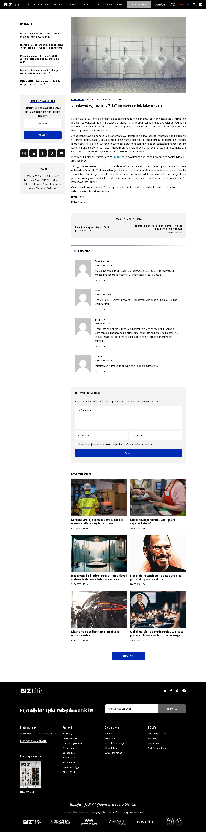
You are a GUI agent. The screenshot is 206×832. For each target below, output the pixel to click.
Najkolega (68, 733)
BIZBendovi (69, 762)
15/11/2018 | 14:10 (103, 265)
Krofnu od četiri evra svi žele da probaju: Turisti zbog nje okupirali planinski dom (41, 46)
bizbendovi (52, 176)
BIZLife (95, 99)
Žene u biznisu (70, 738)
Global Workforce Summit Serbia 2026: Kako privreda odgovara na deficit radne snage (156, 633)
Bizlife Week (69, 772)
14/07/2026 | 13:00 (138, 528)
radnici (139, 219)
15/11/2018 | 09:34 (108, 99)
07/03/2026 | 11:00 (79, 528)
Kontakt (152, 738)
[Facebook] (43, 153)
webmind (51, 187)
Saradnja (109, 733)
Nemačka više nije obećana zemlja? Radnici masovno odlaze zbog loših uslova (97, 521)
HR (44, 180)
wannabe (40, 187)
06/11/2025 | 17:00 (79, 640)
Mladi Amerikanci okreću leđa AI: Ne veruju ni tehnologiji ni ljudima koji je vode (39, 58)
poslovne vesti (41, 184)
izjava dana (53, 180)
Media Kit (110, 738)
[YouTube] (61, 153)
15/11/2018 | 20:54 (103, 323)
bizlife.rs (116, 812)
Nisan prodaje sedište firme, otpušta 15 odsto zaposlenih (95, 633)
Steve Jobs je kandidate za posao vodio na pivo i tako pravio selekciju (155, 577)
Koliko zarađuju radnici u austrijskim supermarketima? (152, 521)
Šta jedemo (69, 747)
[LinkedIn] (33, 153)
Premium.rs (84, 812)
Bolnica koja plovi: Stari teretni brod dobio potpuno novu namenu (39, 35)
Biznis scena (77, 99)
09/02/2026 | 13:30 (138, 640)
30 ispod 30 (32, 176)
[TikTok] (52, 153)
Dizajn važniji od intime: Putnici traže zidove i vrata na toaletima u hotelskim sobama (99, 577)
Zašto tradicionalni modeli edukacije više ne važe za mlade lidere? (39, 72)
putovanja (55, 184)
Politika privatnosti (157, 747)
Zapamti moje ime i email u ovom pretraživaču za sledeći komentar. (115, 444)
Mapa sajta (153, 743)
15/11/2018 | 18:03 (103, 294)
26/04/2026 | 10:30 (79, 584)
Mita (129, 219)
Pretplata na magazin (116, 743)
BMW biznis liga (71, 767)
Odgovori (99, 280)
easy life (28, 180)
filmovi (38, 180)
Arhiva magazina (113, 752)
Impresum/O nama (158, 733)
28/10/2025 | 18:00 (138, 584)
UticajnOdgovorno (72, 743)
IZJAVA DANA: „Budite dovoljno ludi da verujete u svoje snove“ (40, 83)
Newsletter (111, 747)
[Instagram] (24, 153)
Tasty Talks (69, 757)
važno (30, 187)
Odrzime (28, 184)
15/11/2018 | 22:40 (103, 360)
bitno (42, 176)
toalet (119, 219)
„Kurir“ (117, 157)
